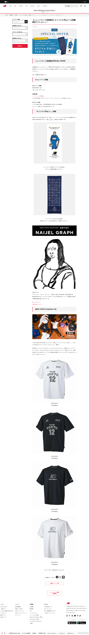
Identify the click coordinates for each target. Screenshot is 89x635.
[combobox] (71, 6)
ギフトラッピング (48, 608)
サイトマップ (18, 615)
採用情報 (31, 608)
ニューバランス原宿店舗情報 (54, 593)
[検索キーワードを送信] (66, 6)
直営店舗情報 (18, 606)
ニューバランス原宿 (37, 96)
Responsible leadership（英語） (36, 617)
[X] (60, 577)
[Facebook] (57, 577)
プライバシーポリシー (52, 633)
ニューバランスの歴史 (34, 615)
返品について (3, 617)
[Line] (63, 577)
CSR (30, 610)
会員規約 (34, 633)
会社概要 (31, 606)
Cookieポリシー (70, 633)
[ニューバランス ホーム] (5, 6)
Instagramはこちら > (37, 304)
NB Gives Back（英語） (35, 619)
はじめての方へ (4, 606)
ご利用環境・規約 (41, 633)
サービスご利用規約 (26, 633)
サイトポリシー (62, 633)
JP (4, 633)
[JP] (5, 2)
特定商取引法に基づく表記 (14, 633)
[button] (81, 6)
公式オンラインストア (19, 610)
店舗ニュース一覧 (54, 583)
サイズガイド (3, 612)
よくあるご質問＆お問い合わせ (7, 610)
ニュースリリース (33, 612)
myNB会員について (48, 606)
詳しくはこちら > (36, 302)
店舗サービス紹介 (18, 608)
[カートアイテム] (85, 5)
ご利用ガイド (3, 608)
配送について (3, 615)
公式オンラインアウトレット (21, 612)
